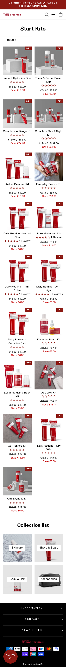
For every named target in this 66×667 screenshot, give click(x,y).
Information (32, 608)
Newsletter (32, 630)
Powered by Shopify (33, 664)
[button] (10, 656)
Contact (32, 619)
